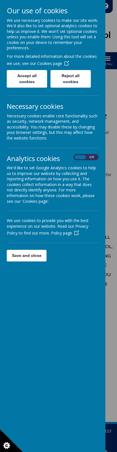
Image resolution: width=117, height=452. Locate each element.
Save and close (26, 255)
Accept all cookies (27, 78)
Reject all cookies (71, 78)
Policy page (61, 233)
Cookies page (49, 63)
